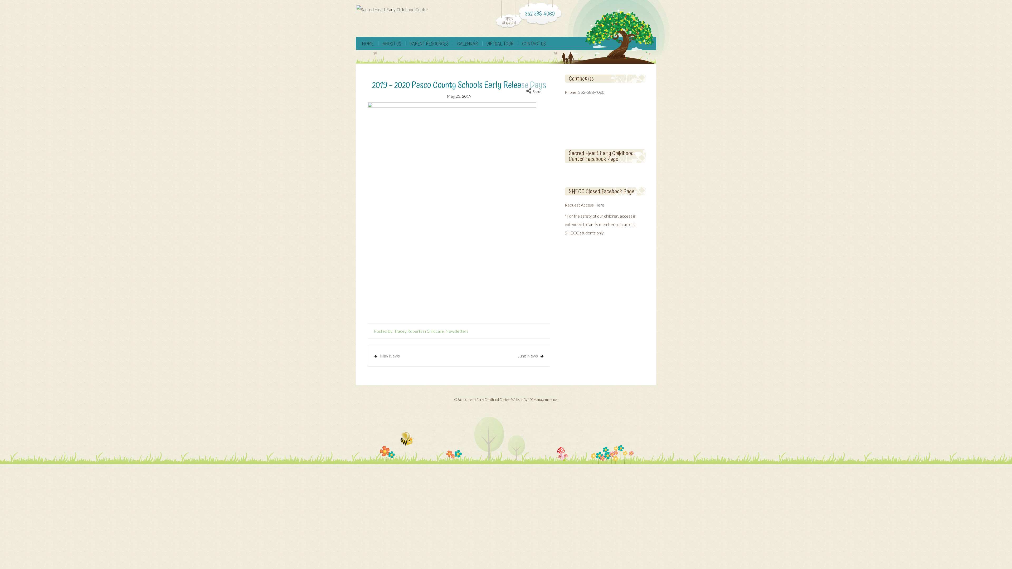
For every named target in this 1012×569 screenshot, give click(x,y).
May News (390, 355)
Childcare (435, 330)
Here (599, 204)
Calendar (467, 44)
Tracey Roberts (408, 330)
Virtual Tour (499, 44)
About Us (391, 44)
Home (368, 44)
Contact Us (534, 44)
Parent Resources (429, 44)
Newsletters (456, 330)
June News (528, 355)
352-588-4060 (591, 92)
